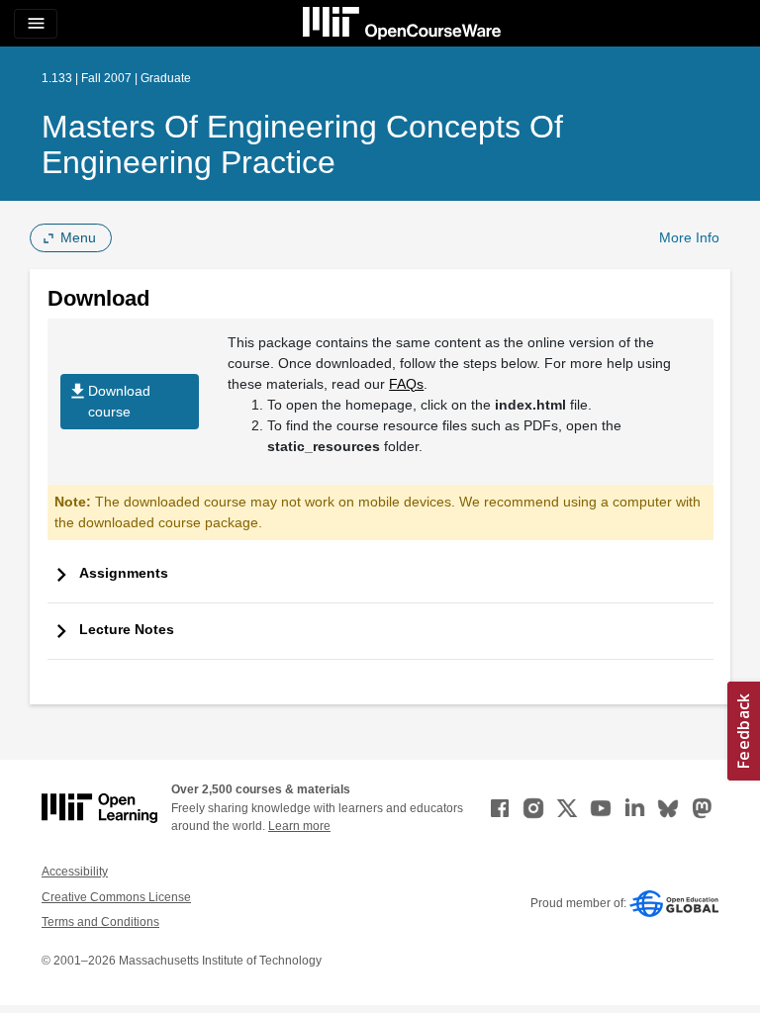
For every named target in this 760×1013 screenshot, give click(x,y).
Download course (108, 400)
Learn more (299, 826)
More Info (689, 237)
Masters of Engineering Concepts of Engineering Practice (302, 144)
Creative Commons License (116, 897)
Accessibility (75, 871)
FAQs (406, 384)
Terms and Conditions (100, 922)
